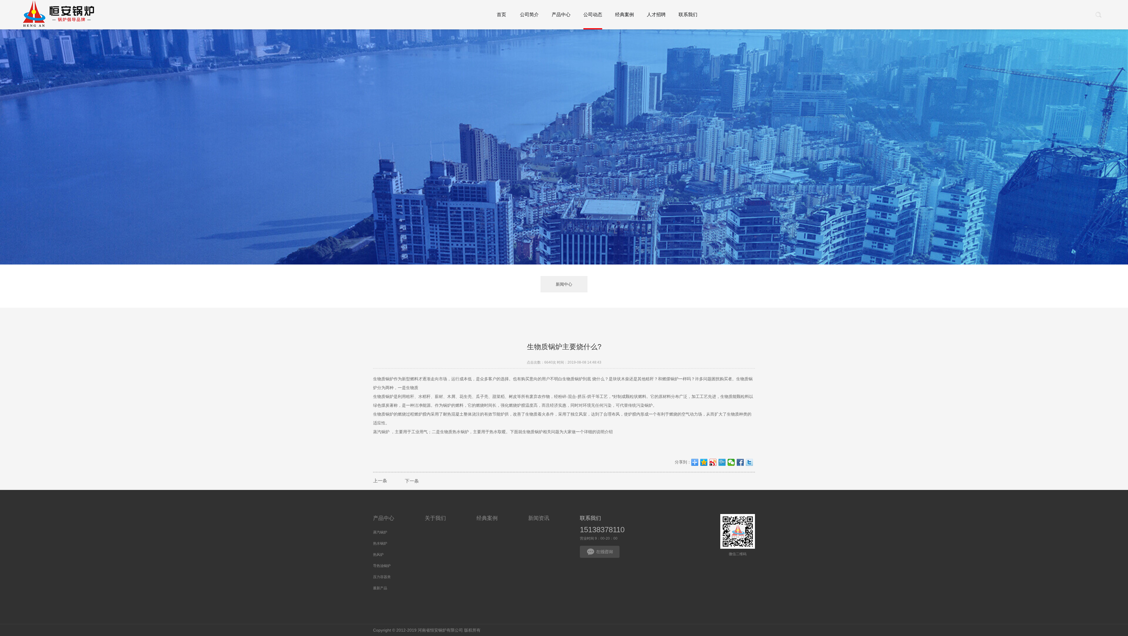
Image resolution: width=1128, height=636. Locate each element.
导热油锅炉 (382, 566)
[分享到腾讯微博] (722, 462)
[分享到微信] (731, 462)
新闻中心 (564, 284)
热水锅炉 (380, 543)
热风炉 (378, 555)
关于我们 (435, 518)
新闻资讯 (538, 518)
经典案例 (487, 518)
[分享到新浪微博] (713, 462)
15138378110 (602, 529)
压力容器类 (382, 577)
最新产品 (380, 588)
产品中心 (383, 518)
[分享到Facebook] (740, 462)
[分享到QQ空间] (704, 462)
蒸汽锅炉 (380, 532)
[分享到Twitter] (749, 462)
